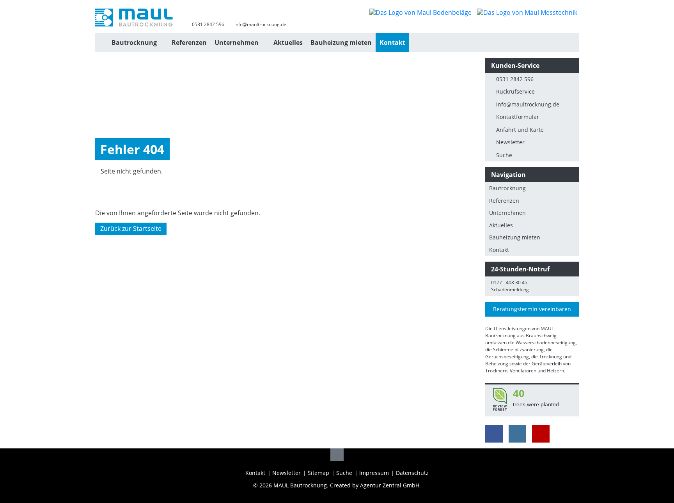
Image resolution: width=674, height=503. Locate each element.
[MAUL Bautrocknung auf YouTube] (541, 434)
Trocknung (550, 356)
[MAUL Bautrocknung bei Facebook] (494, 434)
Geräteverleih (547, 363)
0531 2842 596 (208, 24)
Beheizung (496, 363)
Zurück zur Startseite (130, 229)
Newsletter (510, 142)
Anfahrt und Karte (520, 129)
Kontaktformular (517, 116)
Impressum (374, 472)
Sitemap (318, 472)
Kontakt (255, 472)
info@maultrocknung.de (260, 24)
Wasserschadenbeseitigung (546, 342)
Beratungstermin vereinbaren (532, 309)
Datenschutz (412, 472)
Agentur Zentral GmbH (389, 485)
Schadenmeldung (510, 289)
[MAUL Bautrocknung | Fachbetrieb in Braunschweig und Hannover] (101, 42)
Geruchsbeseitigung (507, 356)
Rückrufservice (515, 91)
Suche (504, 155)
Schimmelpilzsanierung (518, 349)
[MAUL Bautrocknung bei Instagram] (517, 434)
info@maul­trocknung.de (527, 104)
